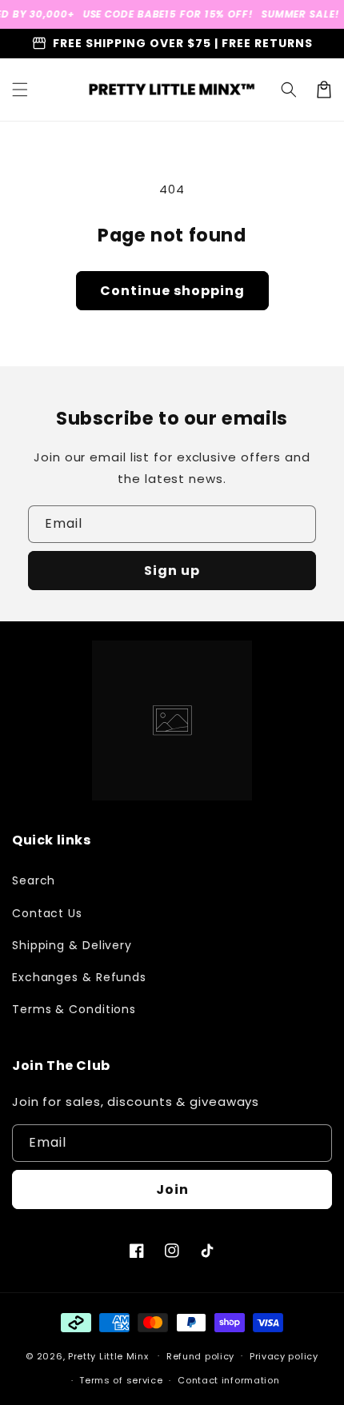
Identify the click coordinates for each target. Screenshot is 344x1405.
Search (33, 880)
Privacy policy (284, 1356)
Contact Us (47, 913)
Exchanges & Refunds (79, 977)
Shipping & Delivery (72, 945)
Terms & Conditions (74, 1009)
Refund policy (200, 1356)
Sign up (172, 570)
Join (172, 1189)
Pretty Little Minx (108, 1355)
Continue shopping (172, 290)
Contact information (228, 1380)
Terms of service (120, 1380)
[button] (20, 89)
